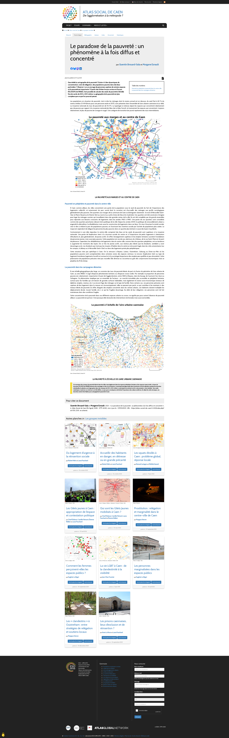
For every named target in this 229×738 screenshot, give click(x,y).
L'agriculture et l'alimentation (111, 679)
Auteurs (97, 35)
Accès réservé (136, 736)
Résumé (68, 35)
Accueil (65, 30)
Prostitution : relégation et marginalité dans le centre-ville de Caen (147, 512)
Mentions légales (157, 2)
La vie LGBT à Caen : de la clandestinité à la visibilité (113, 569)
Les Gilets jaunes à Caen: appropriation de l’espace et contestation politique (80, 512)
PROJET (69, 25)
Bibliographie (88, 35)
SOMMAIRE (86, 25)
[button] (163, 25)
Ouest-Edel (115, 2)
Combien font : (138, 692)
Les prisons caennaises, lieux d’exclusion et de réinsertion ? (113, 624)
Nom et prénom (138, 666)
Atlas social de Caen (74, 30)
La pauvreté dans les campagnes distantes (143, 90)
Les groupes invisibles (87, 30)
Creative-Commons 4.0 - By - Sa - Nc (73, 736)
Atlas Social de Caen (103, 12)
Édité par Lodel (145, 736)
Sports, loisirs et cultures (110, 684)
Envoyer (138, 717)
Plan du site (148, 2)
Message (136, 681)
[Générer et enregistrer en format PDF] (162, 78)
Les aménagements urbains (110, 670)
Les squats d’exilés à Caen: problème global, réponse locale (147, 456)
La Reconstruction (108, 672)
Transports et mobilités (109, 675)
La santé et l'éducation (109, 674)
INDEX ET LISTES (100, 25)
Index (103, 35)
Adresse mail (138, 673)
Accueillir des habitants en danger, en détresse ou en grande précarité (113, 456)
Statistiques (120, 35)
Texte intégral (77, 35)
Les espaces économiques (110, 677)
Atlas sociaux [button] (125, 2)
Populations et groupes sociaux (111, 666)
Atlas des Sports (138, 2)
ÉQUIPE (77, 25)
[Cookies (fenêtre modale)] (3, 735)
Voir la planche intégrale (75, 466)
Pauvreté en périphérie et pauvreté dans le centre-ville (146, 88)
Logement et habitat (108, 668)
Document (111, 35)
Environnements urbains (110, 686)
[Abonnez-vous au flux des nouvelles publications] (164, 2)
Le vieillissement (107, 681)
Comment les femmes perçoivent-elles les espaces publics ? (78, 569)
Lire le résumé (88, 466)
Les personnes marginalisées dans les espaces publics (146, 569)
